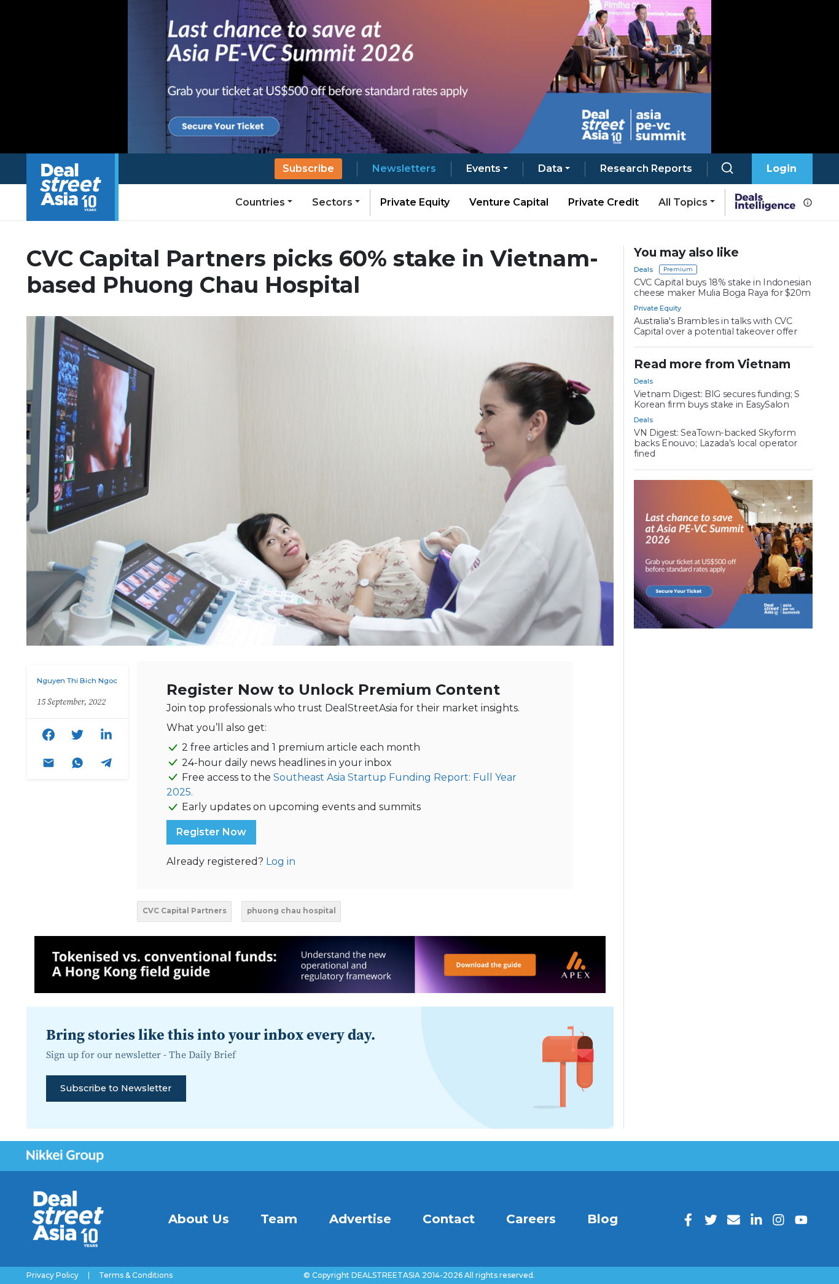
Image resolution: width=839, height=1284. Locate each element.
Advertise (360, 1219)
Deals (643, 269)
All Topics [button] (683, 202)
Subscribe (308, 168)
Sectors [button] (332, 202)
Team (278, 1219)
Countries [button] (260, 202)
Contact (449, 1219)
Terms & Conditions (136, 1275)
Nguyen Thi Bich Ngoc (77, 680)
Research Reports (646, 168)
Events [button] (483, 168)
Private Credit (603, 202)
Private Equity (415, 202)
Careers (531, 1219)
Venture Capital (508, 202)
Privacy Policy (52, 1275)
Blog (602, 1219)
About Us (198, 1219)
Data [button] (550, 168)
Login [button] (782, 168)
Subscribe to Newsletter (115, 1088)
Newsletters (404, 168)
